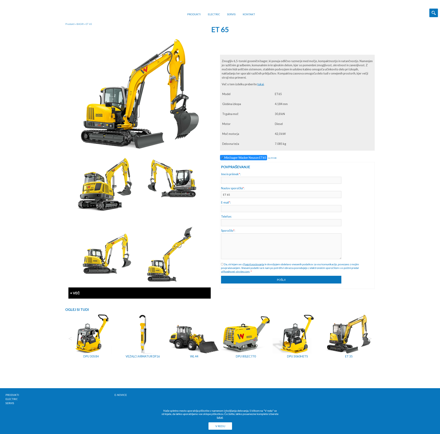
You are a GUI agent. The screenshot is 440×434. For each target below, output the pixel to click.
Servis (231, 14)
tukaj (260, 84)
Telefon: (226, 216)
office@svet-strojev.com (235, 271)
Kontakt (249, 14)
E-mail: (226, 202)
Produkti (194, 14)
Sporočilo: (228, 230)
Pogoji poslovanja (253, 264)
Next (369, 338)
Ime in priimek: (231, 174)
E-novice (120, 394)
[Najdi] (433, 13)
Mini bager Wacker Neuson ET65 (245, 157)
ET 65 (89, 24)
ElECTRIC (214, 14)
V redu (220, 426)
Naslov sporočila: (232, 188)
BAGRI (80, 24)
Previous (70, 338)
